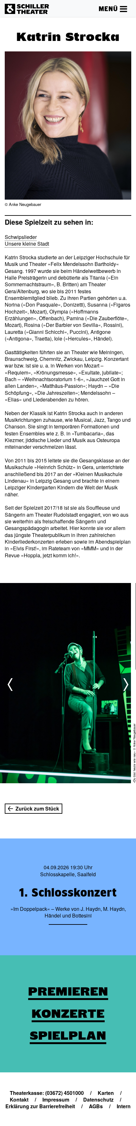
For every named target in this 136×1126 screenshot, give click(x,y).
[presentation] (10, 684)
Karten (106, 1092)
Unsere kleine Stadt (27, 243)
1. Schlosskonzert (68, 892)
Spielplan (68, 1035)
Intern (124, 1106)
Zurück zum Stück (37, 808)
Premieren (68, 991)
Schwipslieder (21, 237)
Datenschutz (98, 1099)
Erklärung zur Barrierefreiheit (40, 1106)
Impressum (55, 1099)
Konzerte (68, 1013)
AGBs (96, 1106)
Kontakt (19, 1099)
